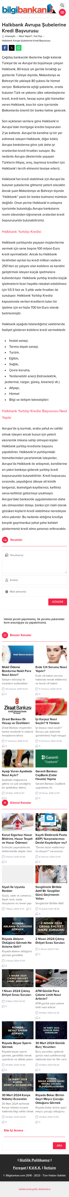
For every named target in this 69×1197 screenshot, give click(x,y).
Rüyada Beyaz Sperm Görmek (16, 1045)
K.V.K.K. (35, 1168)
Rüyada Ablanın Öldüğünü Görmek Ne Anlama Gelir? (17, 943)
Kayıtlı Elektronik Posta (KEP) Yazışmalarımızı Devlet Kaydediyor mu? (51, 839)
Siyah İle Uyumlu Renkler (13, 889)
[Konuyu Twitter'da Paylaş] (12, 48)
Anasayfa (10, 36)
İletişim (50, 1168)
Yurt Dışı (37, 36)
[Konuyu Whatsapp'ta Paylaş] (18, 48)
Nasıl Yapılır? (25, 36)
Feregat (20, 1168)
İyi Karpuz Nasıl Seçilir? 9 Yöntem (47, 721)
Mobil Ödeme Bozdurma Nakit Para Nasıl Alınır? (16, 671)
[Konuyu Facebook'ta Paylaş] (5, 48)
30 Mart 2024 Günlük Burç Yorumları (50, 1045)
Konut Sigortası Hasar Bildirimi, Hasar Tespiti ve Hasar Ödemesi (17, 839)
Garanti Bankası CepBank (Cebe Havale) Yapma (46, 775)
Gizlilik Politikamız (35, 1160)
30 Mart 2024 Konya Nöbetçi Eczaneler (16, 1097)
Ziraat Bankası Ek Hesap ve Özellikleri (16, 721)
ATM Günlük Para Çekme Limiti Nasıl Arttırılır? (48, 995)
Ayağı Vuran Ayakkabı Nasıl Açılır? (17, 773)
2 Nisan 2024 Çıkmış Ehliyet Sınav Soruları (50, 941)
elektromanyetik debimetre (34, 1189)
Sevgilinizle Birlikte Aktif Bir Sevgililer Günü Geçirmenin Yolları (48, 893)
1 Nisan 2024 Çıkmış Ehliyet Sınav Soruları (16, 993)
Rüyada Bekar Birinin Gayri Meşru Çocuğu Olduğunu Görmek (49, 1099)
